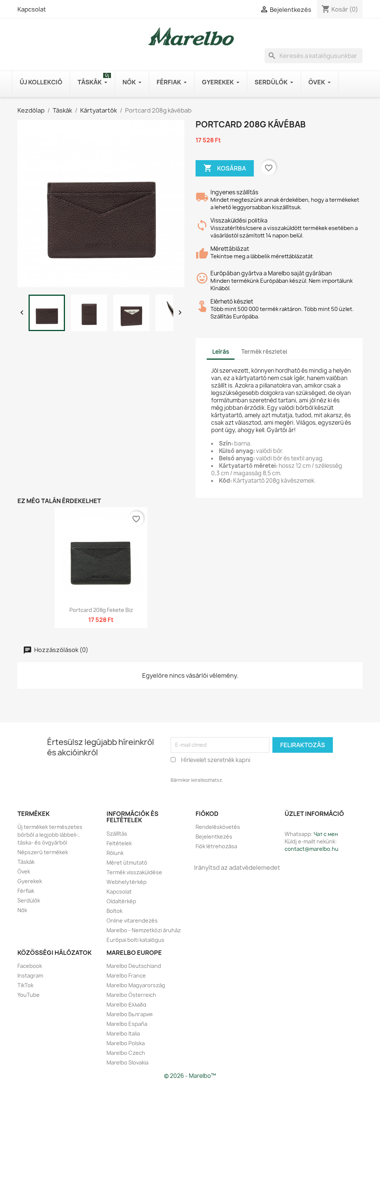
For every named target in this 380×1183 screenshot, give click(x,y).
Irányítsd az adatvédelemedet (237, 867)
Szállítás (117, 833)
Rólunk (115, 852)
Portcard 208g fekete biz (101, 609)
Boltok (114, 910)
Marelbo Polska (126, 1043)
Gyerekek (29, 881)
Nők (22, 910)
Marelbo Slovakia (127, 1062)
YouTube (28, 994)
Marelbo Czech (126, 1052)
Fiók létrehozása (216, 846)
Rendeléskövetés (218, 826)
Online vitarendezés (132, 920)
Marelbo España (127, 1023)
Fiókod (207, 814)
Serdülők (28, 900)
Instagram (30, 975)
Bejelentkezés (214, 836)
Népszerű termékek (42, 852)
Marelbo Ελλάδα (126, 1004)
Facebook (29, 965)
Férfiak (25, 890)
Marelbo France (126, 975)
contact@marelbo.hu (311, 848)
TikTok (25, 985)
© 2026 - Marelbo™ (190, 1076)
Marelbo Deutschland (134, 965)
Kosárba (224, 167)
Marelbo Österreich (131, 994)
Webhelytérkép (127, 881)
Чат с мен (326, 833)
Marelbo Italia (123, 1033)
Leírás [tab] (220, 352)
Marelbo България (130, 1014)
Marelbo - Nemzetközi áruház (144, 930)
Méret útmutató (127, 862)
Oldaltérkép (121, 901)
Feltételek (119, 843)
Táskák (26, 861)
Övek (23, 871)
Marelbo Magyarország (136, 985)
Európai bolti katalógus (135, 939)
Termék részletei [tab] (264, 352)
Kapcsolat (31, 9)
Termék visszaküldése (134, 872)
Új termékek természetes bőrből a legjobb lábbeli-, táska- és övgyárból (49, 834)
